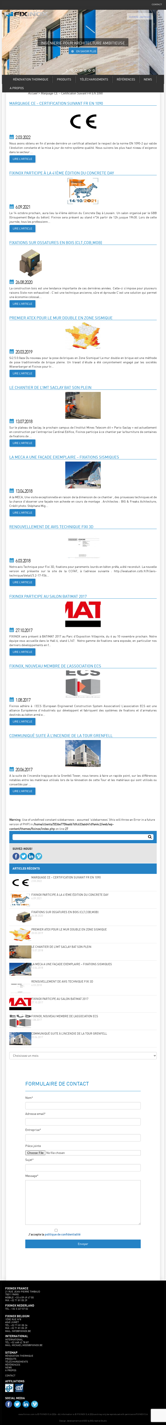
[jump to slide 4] (85, 70)
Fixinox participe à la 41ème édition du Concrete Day (70, 895)
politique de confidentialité (62, 1234)
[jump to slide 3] (81, 70)
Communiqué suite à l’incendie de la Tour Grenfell (69, 1033)
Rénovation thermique (30, 79)
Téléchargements (94, 79)
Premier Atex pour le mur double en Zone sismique (69, 929)
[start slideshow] (67, 70)
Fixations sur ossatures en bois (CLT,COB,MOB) (65, 912)
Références (126, 79)
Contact (10, 1375)
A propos (17, 88)
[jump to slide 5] (89, 70)
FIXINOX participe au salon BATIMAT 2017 (59, 999)
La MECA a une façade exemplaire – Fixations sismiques (71, 964)
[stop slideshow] (98, 70)
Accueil (32, 93)
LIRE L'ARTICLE (22, 159)
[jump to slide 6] (94, 70)
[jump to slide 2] (76, 70)
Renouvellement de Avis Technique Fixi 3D (62, 981)
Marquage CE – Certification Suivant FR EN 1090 (66, 877)
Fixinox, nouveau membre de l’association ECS (64, 1016)
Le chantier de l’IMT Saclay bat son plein (61, 947)
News (148, 79)
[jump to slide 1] (72, 70)
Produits (64, 79)
